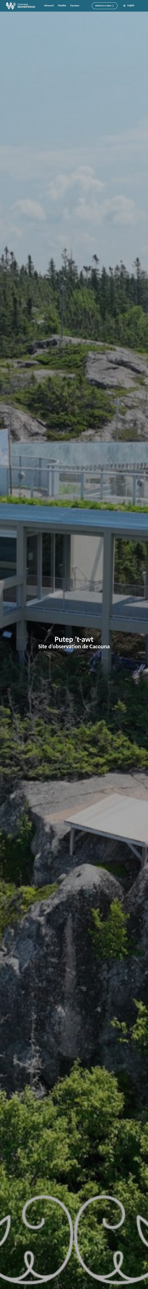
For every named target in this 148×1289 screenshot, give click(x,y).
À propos (74, 5)
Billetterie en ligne (103, 6)
